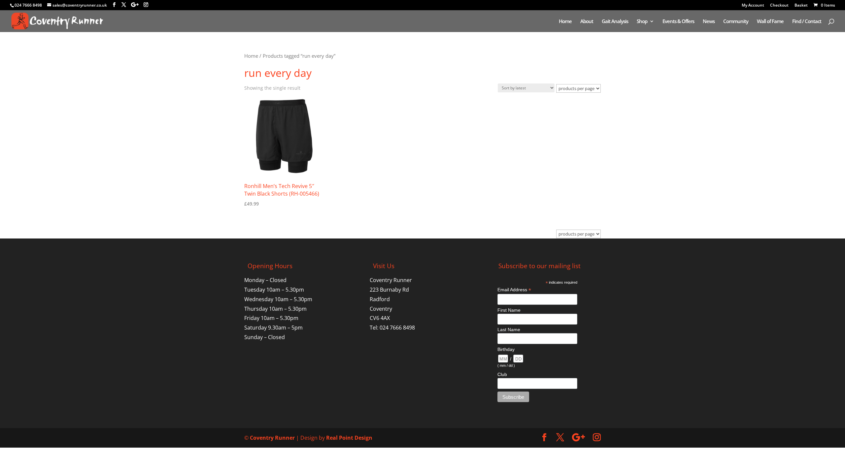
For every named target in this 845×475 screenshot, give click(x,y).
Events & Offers (678, 21)
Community (735, 21)
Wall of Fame (770, 21)
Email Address (514, 290)
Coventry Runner (272, 437)
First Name (509, 310)
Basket (801, 5)
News (709, 21)
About (586, 21)
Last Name (508, 329)
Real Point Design (349, 437)
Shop (642, 21)
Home (565, 21)
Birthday (506, 349)
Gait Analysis (615, 21)
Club (502, 374)
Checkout (779, 5)
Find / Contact (806, 21)
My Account (753, 5)
